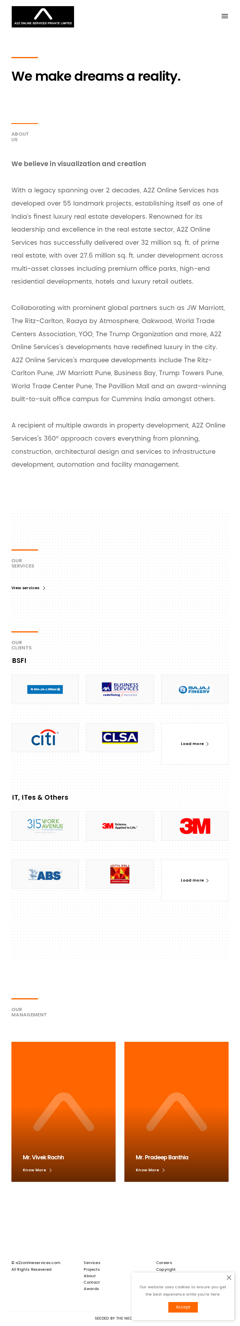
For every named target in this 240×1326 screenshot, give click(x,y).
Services (92, 1263)
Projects (92, 1270)
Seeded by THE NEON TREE (120, 1318)
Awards (91, 1289)
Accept (183, 1307)
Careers (164, 1263)
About (90, 1276)
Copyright (166, 1270)
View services (25, 588)
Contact (92, 1282)
